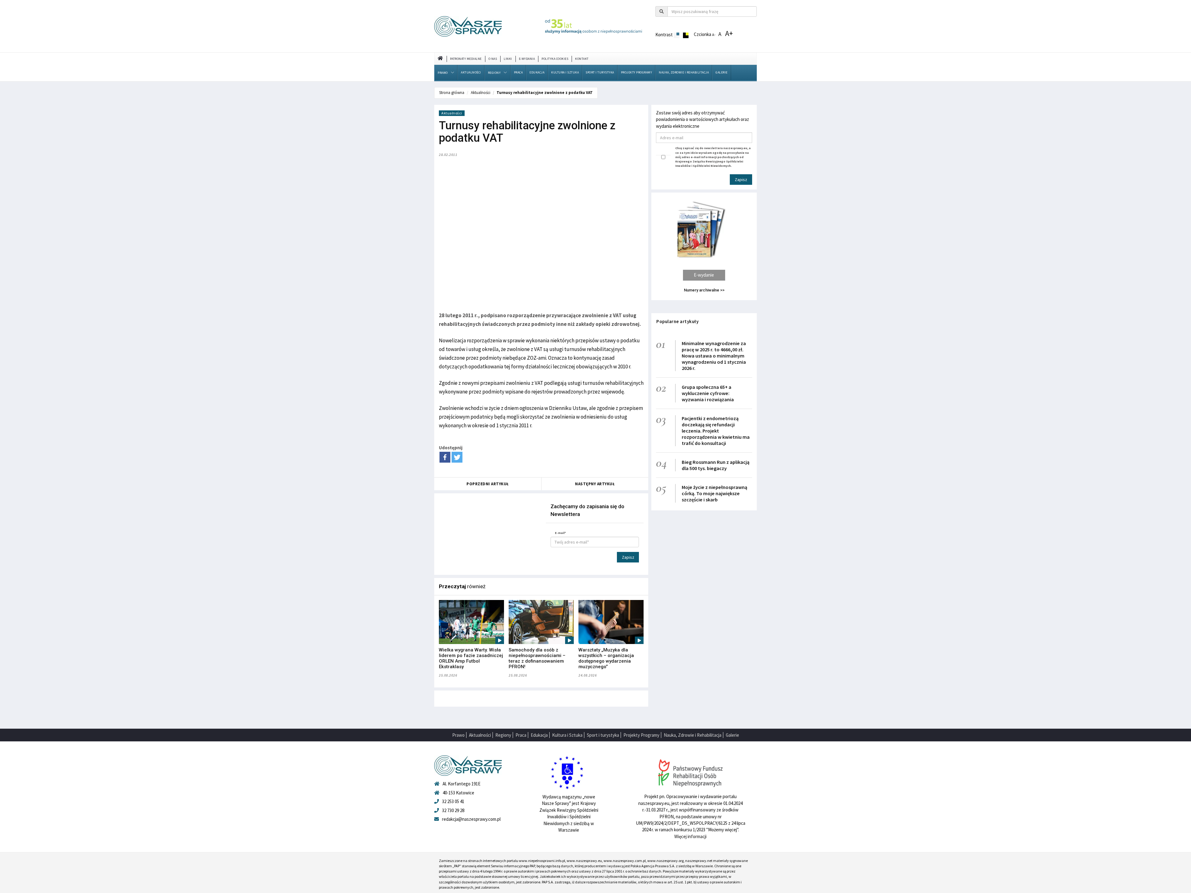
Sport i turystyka (600, 72)
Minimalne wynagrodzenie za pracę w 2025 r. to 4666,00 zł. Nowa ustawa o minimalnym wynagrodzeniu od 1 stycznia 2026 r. (714, 355)
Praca (518, 72)
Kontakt (582, 59)
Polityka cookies (555, 59)
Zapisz (628, 557)
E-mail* (560, 533)
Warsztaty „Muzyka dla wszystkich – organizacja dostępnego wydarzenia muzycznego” (606, 658)
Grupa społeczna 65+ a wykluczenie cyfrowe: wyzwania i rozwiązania (708, 393)
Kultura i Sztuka (565, 72)
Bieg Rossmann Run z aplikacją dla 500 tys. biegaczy (715, 465)
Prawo (443, 73)
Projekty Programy (636, 72)
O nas (492, 59)
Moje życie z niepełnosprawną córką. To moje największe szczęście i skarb (714, 493)
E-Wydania (527, 59)
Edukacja (536, 72)
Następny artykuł (595, 483)
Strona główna (451, 92)
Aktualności (471, 72)
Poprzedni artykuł (487, 483)
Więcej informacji (690, 836)
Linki (508, 59)
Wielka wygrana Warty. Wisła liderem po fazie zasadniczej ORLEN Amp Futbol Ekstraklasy (471, 658)
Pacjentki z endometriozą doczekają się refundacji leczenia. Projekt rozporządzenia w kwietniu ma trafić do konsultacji (716, 430)
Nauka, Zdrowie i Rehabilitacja (684, 72)
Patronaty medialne (466, 59)
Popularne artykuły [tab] (677, 321)
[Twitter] (457, 457)
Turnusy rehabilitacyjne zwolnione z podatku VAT (545, 92)
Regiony (494, 73)
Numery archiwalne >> (704, 290)
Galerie (722, 72)
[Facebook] (444, 457)
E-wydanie (704, 275)
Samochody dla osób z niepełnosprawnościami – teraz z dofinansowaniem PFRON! (537, 658)
